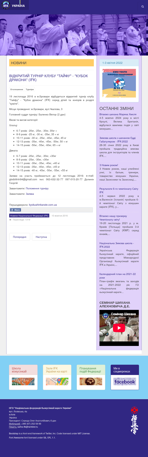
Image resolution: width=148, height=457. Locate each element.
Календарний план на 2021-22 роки (117, 275)
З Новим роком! (108, 165)
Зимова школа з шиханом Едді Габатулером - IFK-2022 (117, 139)
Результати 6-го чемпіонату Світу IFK (118, 190)
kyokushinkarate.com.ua (43, 204)
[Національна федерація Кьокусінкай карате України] (14, 5)
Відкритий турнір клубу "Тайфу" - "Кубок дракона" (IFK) (48, 77)
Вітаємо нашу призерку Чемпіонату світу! (113, 217)
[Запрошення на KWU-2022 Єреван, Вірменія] (119, 83)
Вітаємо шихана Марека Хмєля (117, 114)
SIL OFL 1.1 (49, 437)
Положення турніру (37, 188)
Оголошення (16, 89)
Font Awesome (16, 437)
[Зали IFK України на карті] (57, 381)
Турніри (30, 89)
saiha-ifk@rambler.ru (27, 426)
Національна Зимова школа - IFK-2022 (116, 244)
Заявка (30, 193)
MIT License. (84, 433)
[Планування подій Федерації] (91, 381)
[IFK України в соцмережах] (125, 381)
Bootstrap (13, 433)
